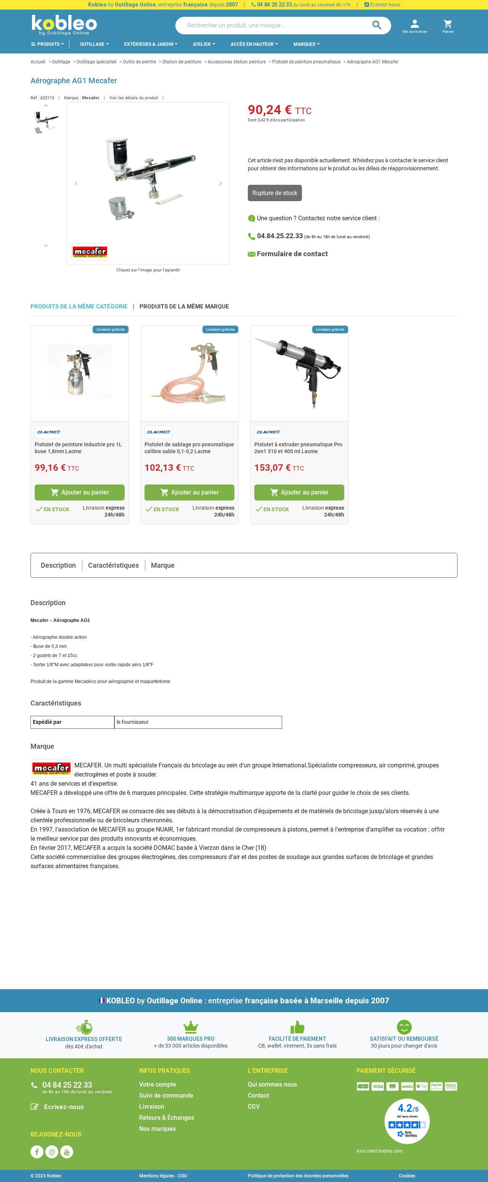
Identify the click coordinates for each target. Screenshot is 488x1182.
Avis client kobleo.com (379, 1151)
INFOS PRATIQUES (164, 1070)
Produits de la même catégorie (79, 307)
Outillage (61, 62)
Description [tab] (58, 565)
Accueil (37, 62)
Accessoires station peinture (237, 62)
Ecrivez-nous (384, 5)
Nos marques (157, 1128)
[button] (448, 25)
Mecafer (91, 97)
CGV (254, 1106)
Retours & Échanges (166, 1117)
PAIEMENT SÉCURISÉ (386, 1070)
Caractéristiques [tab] (113, 565)
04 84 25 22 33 (274, 5)
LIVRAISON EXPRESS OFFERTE (84, 1039)
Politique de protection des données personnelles (298, 1176)
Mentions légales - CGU (163, 1176)
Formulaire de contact (292, 254)
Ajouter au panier (79, 492)
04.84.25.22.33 (280, 236)
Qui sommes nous (272, 1084)
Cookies (407, 1176)
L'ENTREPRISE (268, 1070)
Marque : (72, 97)
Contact (258, 1095)
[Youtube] (66, 1151)
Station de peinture (181, 62)
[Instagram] (51, 1151)
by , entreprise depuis (163, 5)
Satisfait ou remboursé (404, 1039)
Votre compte (157, 1084)
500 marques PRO (191, 1039)
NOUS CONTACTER (57, 1070)
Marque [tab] (163, 565)
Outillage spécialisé (96, 62)
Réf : (34, 97)
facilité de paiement (297, 1039)
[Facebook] (36, 1151)
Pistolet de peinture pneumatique (306, 62)
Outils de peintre (139, 62)
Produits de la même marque (184, 307)
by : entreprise (247, 1000)
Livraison (151, 1106)
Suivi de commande (166, 1095)
